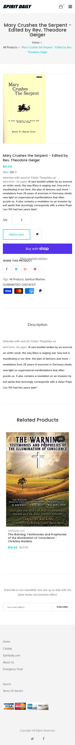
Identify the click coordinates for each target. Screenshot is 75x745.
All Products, (16, 279)
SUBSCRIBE (62, 607)
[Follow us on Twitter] (16, 269)
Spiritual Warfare (35, 279)
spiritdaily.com (16, 531)
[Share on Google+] (25, 269)
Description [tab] (37, 324)
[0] (61, 6)
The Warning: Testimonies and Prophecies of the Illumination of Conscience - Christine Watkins (37, 538)
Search (7, 684)
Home (35, 42)
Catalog (7, 648)
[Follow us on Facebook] (7, 269)
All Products (10, 47)
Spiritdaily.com (11, 655)
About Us (8, 662)
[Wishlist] (37, 234)
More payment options (33, 258)
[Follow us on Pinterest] (35, 269)
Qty (5, 219)
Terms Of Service (13, 690)
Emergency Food (13, 668)
